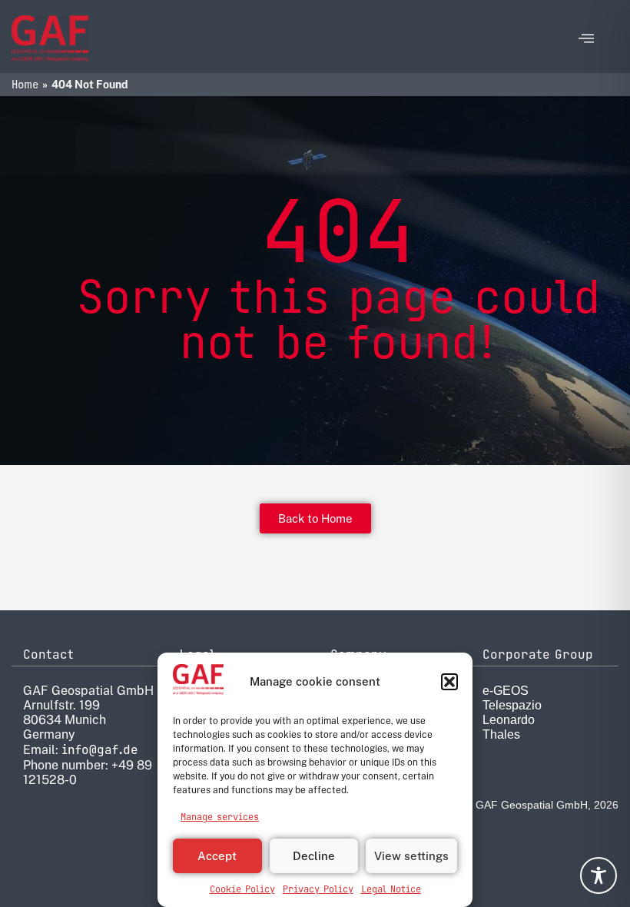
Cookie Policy (242, 889)
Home (25, 84)
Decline (314, 855)
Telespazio (512, 705)
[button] (449, 681)
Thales (501, 734)
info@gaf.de (99, 750)
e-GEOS (505, 690)
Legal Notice (391, 889)
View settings (411, 855)
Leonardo (508, 719)
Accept (217, 855)
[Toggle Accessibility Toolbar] (598, 875)
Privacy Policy (318, 889)
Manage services (220, 817)
